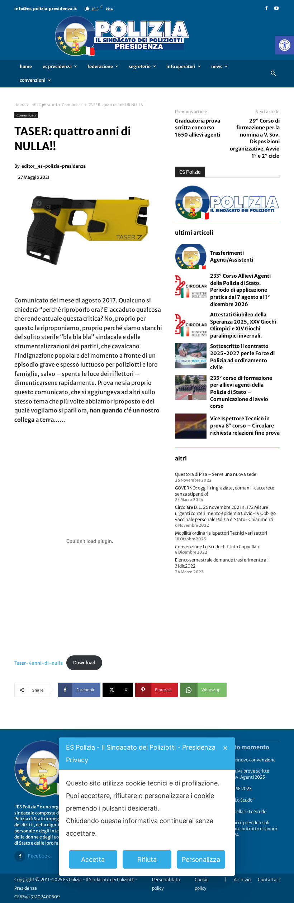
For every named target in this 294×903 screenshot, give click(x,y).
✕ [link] (225, 748)
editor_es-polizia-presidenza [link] (54, 166)
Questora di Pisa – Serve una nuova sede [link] (215, 474)
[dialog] (147, 806)
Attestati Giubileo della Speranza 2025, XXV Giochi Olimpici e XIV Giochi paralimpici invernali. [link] (243, 325)
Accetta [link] (93, 859)
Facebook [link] (39, 856)
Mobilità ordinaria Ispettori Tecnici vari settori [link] (221, 533)
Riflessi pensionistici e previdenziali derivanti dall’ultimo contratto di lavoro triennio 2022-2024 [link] (237, 828)
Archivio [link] (242, 879)
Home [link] (19, 104)
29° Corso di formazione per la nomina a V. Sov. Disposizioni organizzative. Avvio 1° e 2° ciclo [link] (255, 138)
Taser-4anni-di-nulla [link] (38, 662)
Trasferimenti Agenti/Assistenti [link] (231, 256)
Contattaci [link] (269, 879)
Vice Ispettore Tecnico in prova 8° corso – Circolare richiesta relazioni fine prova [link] (245, 425)
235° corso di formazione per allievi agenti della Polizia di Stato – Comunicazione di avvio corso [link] (241, 392)
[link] (284, 45)
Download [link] (84, 662)
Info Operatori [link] (43, 104)
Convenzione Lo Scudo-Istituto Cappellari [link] (217, 546)
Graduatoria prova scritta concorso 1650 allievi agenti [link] (197, 128)
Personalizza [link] (201, 859)
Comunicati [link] (73, 104)
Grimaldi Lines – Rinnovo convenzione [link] (237, 760)
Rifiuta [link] (147, 859)
